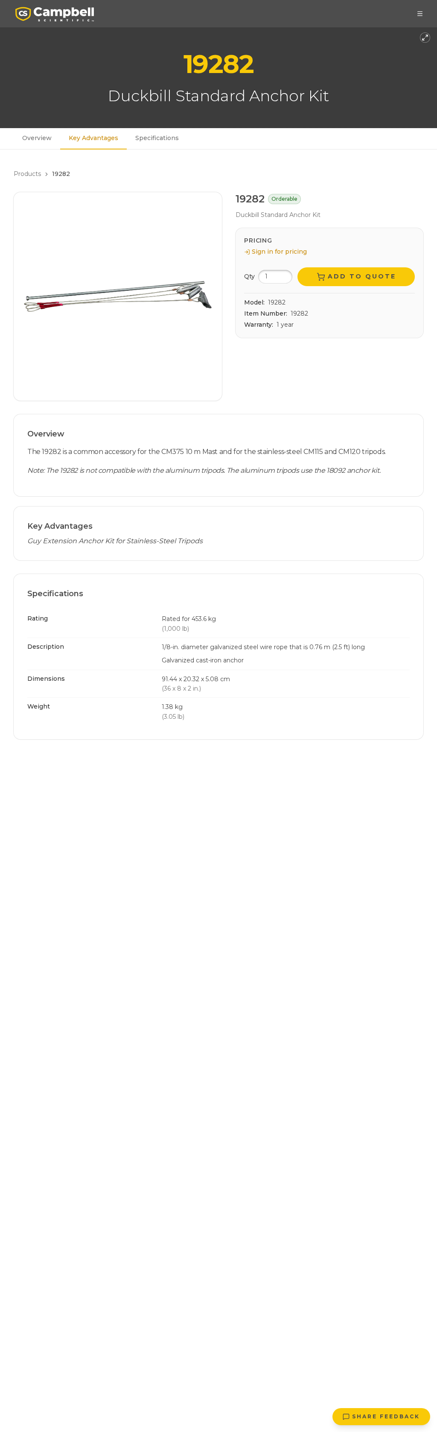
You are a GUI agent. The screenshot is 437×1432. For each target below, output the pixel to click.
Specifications (157, 138)
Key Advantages (93, 138)
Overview (37, 138)
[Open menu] (420, 14)
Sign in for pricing (279, 251)
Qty (249, 276)
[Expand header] (425, 37)
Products (27, 174)
